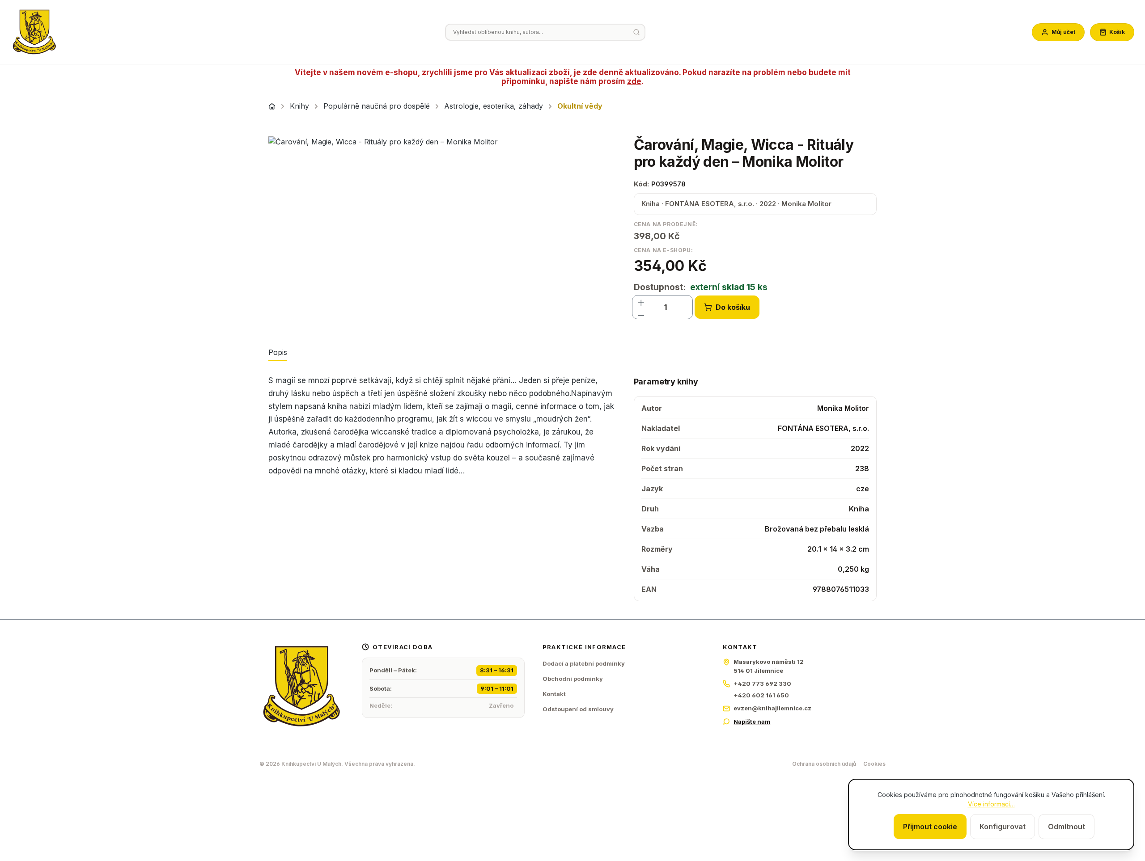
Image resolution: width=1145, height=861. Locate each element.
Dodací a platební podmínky (584, 663)
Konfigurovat (1003, 826)
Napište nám (752, 721)
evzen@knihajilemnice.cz (772, 708)
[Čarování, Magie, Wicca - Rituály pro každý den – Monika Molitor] (441, 232)
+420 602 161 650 (761, 695)
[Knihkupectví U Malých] (34, 32)
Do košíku (733, 307)
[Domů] (272, 106)
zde (634, 81)
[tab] (277, 353)
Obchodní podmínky (573, 678)
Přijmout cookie (930, 826)
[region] (442, 232)
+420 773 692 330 (762, 683)
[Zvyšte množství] (641, 300)
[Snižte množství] (641, 313)
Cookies (874, 763)
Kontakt (554, 693)
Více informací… (991, 804)
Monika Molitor (843, 408)
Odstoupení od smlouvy (578, 709)
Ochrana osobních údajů (824, 763)
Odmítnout (1066, 826)
